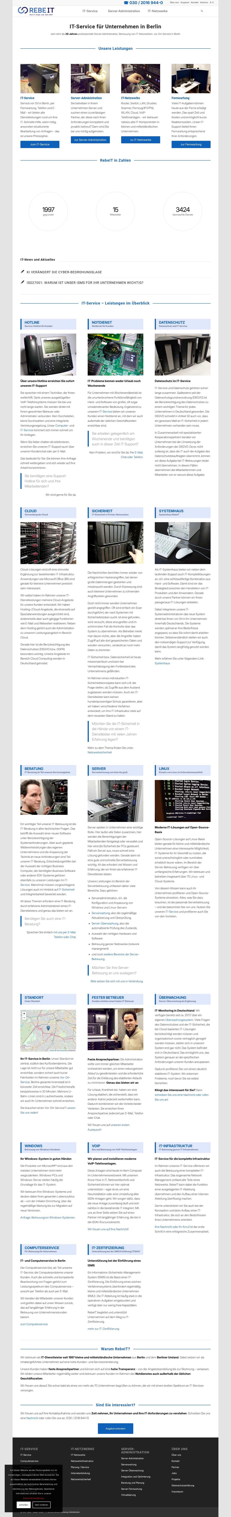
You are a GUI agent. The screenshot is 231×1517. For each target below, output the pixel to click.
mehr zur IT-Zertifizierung (103, 1328)
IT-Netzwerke (130, 98)
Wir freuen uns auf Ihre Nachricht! (108, 1229)
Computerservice (29, 1461)
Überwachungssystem (179, 1019)
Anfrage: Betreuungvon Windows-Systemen (47, 1217)
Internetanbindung (80, 1473)
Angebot (185, 2)
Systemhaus (162, 663)
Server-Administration (86, 98)
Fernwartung (180, 98)
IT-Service (27, 98)
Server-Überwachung (105, 923)
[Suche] (202, 11)
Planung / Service (80, 1467)
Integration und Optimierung (135, 1476)
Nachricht (32, 1418)
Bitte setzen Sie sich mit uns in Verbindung (117, 981)
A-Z (212, 2)
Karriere (204, 2)
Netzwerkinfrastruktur (82, 1461)
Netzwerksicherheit (100, 752)
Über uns (174, 2)
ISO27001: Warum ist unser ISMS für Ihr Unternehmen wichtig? (85, 283)
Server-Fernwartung (131, 1488)
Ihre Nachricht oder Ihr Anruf (172, 1226)
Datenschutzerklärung (183, 1485)
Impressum (177, 1491)
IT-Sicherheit (66, 889)
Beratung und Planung (132, 1482)
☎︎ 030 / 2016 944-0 (143, 2)
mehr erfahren (41, 1505)
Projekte (176, 1479)
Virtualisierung (128, 1494)
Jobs (174, 1473)
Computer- (62, 425)
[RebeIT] (36, 11)
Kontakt (194, 2)
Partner (175, 1467)
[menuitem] (174, 2)
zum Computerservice (34, 1324)
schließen (23, 1505)
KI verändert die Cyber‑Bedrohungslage (64, 272)
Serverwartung (101, 913)
